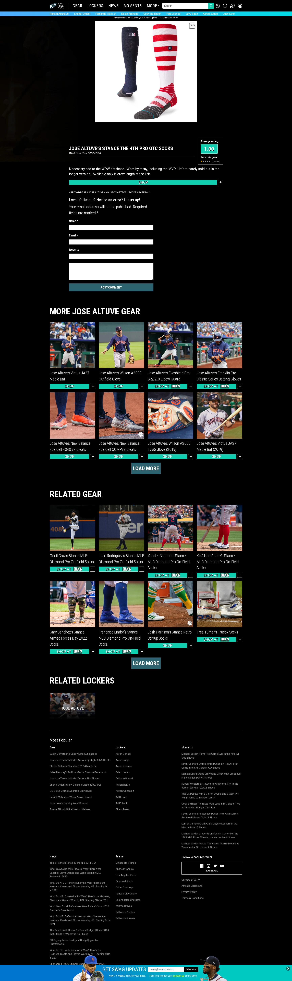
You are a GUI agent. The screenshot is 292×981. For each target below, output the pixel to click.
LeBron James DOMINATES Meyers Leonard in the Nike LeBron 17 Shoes (209, 825)
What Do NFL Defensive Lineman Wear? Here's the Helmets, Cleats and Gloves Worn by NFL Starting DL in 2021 (80, 920)
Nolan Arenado (129, 13)
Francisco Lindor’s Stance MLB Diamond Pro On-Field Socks (120, 638)
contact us (178, 975)
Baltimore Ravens (125, 918)
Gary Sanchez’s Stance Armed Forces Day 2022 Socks (68, 638)
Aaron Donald (123, 753)
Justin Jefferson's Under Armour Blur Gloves (74, 778)
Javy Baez (192, 13)
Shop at (161, 386)
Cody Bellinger (152, 13)
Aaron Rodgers (124, 766)
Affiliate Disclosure (191, 885)
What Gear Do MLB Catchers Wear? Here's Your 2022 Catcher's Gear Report (79, 908)
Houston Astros (116, 192)
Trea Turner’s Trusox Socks (217, 632)
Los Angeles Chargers (128, 899)
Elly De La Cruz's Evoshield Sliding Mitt (71, 790)
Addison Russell (124, 778)
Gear (77, 6)
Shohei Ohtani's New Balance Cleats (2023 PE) (75, 784)
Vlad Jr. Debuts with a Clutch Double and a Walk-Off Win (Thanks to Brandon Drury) (210, 795)
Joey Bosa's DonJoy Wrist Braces (68, 803)
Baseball (144, 192)
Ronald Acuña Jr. (59, 13)
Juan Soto (229, 13)
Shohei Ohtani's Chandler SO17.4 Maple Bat (73, 766)
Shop (143, 182)
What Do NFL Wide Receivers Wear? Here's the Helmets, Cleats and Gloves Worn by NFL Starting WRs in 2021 (80, 954)
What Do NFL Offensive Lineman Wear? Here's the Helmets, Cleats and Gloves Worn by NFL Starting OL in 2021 (79, 886)
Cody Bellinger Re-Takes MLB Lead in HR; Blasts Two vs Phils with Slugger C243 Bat (210, 805)
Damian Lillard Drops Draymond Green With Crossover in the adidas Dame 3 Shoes (211, 775)
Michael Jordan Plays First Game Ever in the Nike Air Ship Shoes (210, 755)
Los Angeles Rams (126, 875)
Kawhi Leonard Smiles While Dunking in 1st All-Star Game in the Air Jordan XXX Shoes (209, 765)
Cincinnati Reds (124, 881)
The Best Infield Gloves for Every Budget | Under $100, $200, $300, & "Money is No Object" (79, 932)
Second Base (78, 192)
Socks (132, 192)
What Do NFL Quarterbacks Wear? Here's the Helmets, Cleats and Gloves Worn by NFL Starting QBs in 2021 (80, 898)
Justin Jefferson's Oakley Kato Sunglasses (73, 753)
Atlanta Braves (124, 905)
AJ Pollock (121, 803)
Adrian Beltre (123, 784)
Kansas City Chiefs (126, 893)
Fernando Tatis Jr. (105, 13)
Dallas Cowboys (124, 887)
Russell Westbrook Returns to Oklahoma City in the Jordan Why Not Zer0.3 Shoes (209, 785)
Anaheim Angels (125, 868)
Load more (146, 468)
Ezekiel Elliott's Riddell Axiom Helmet (70, 809)
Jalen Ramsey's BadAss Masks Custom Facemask (78, 772)
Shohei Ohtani (82, 13)
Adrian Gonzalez (125, 790)
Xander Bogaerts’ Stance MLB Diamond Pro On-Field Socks (169, 561)
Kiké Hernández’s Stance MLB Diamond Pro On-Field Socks (218, 561)
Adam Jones (123, 772)
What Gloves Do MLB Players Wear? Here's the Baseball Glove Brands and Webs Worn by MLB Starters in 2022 (75, 872)
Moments (133, 6)
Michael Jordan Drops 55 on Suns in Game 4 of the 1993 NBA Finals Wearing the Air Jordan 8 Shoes (209, 835)
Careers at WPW (190, 879)
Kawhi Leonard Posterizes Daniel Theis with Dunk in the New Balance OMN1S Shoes (209, 815)
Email (73, 235)
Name (73, 221)
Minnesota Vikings (126, 862)
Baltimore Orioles (125, 912)
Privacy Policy (189, 891)
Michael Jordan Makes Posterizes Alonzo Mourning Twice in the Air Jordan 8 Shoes (210, 845)
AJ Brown (121, 797)
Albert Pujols (123, 809)
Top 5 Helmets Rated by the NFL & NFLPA (73, 862)
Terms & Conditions (192, 898)
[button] (240, 6)
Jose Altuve (96, 192)
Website (74, 249)
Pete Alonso (173, 13)
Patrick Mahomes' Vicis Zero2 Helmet (71, 797)
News (113, 6)
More (152, 6)
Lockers (95, 6)
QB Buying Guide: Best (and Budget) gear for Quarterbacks (74, 942)
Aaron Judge (210, 13)
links (159, 18)
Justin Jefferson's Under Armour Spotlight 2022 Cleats (80, 760)
